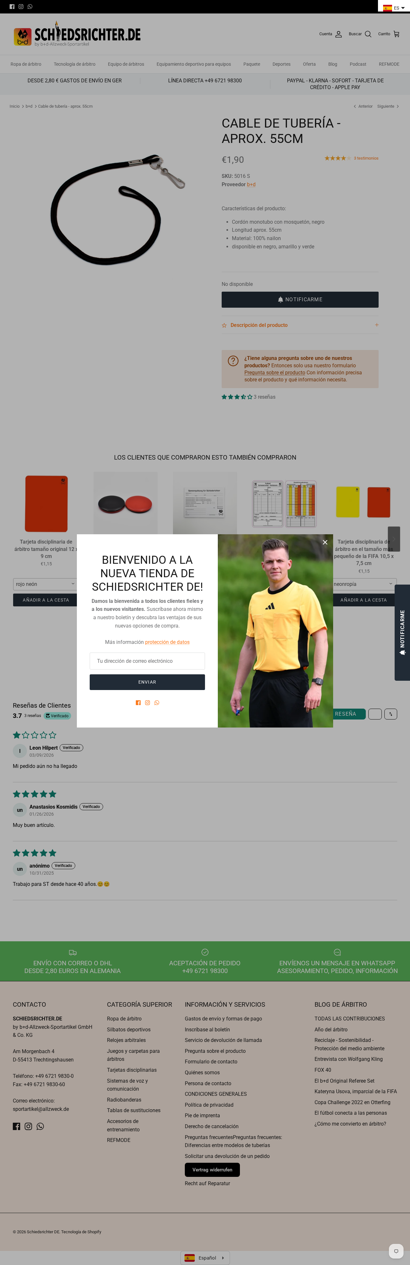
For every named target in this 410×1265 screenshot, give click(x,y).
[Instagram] (147, 702)
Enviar (147, 682)
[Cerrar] (325, 542)
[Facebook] (138, 702)
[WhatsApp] (156, 702)
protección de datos (167, 642)
